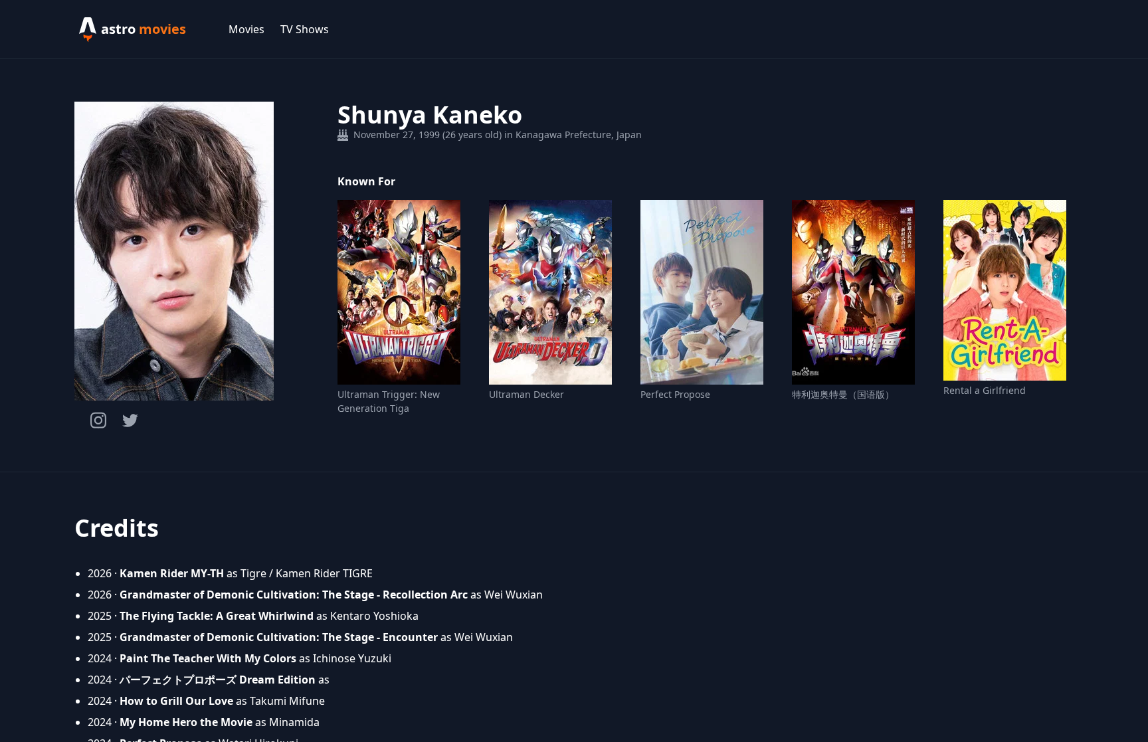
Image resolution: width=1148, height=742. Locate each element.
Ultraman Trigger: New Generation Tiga (388, 401)
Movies (246, 29)
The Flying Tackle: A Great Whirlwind (217, 615)
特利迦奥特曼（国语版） (843, 394)
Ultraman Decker (526, 394)
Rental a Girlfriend (984, 390)
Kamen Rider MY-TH (172, 573)
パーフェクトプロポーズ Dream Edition (218, 679)
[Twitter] (130, 420)
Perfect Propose (675, 394)
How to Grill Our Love (176, 701)
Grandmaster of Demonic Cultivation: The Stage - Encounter (279, 637)
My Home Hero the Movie (186, 722)
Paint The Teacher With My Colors (208, 658)
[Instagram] (98, 420)
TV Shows (304, 29)
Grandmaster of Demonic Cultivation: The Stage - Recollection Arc (294, 594)
